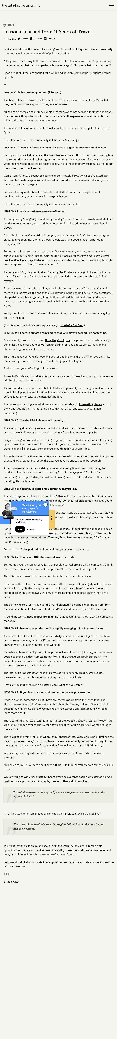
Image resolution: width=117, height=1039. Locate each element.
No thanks (31, 529)
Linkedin (51, 38)
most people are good (40, 616)
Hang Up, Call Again (57, 340)
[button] (111, 5)
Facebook (38, 38)
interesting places (90, 404)
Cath (16, 881)
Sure (20, 529)
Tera (62, 537)
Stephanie (73, 537)
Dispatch (52, 519)
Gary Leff (32, 61)
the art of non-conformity (21, 5)
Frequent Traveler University (94, 49)
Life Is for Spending (64, 140)
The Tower (58, 204)
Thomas (53, 537)
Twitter (25, 38)
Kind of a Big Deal (72, 325)
